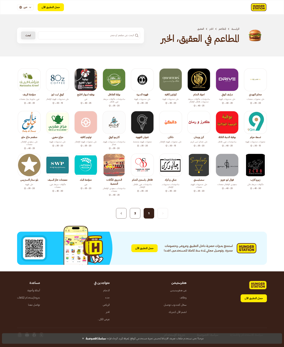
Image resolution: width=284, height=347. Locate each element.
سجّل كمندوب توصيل (175, 305)
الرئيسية (235, 29)
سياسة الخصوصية (96, 338)
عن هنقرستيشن (178, 290)
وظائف (183, 297)
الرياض (106, 305)
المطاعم (222, 29)
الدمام (106, 290)
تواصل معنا (34, 305)
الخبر (211, 29)
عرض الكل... (103, 319)
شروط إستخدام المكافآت (28, 297)
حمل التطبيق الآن (51, 7)
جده (107, 297)
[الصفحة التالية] (121, 213)
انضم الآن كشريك (178, 312)
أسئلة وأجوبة (33, 290)
